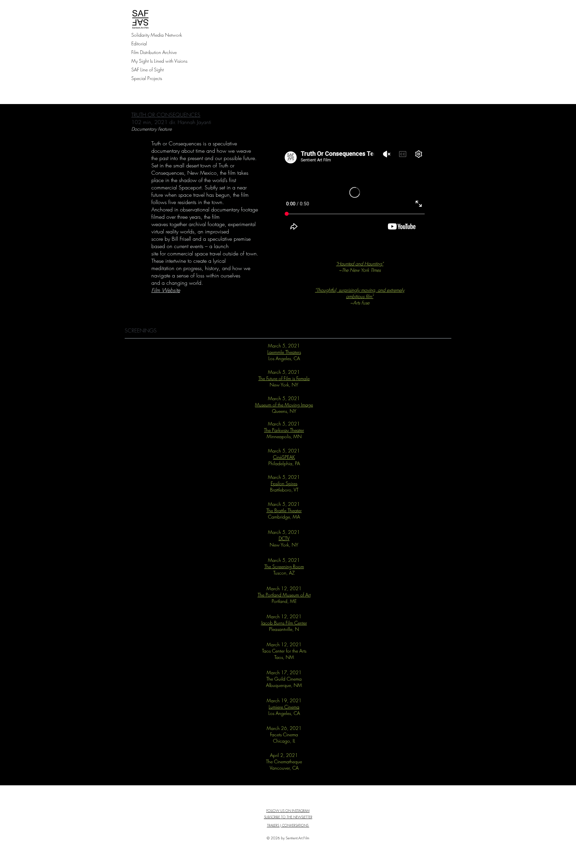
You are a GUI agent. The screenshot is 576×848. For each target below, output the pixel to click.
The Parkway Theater (284, 430)
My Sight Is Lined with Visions (159, 61)
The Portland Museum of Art (284, 595)
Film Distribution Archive (154, 52)
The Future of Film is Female (284, 378)
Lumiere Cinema (284, 707)
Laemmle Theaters (284, 352)
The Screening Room (284, 566)
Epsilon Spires (284, 483)
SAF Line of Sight (147, 69)
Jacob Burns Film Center (284, 623)
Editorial (139, 43)
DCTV (284, 538)
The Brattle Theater (284, 510)
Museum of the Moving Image (284, 404)
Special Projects (146, 78)
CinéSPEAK (284, 457)
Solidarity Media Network (156, 35)
